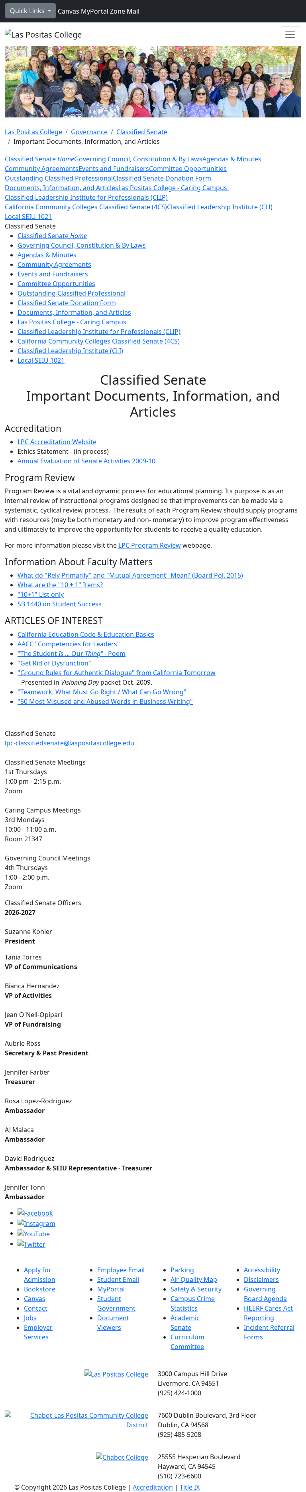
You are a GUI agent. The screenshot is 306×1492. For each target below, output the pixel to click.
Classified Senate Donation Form (162, 178)
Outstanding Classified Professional (59, 178)
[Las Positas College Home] (43, 34)
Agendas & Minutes (231, 159)
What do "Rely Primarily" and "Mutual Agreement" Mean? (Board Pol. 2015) (130, 575)
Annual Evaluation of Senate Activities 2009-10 (86, 461)
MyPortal (93, 11)
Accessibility (262, 1270)
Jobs (30, 1317)
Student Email (118, 1279)
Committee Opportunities (188, 168)
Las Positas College (33, 131)
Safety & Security (196, 1289)
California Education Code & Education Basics (86, 634)
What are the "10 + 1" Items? (60, 584)
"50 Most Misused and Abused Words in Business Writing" (105, 701)
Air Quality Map (194, 1279)
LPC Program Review (149, 545)
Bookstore (39, 1289)
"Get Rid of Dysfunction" (54, 663)
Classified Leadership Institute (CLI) (220, 207)
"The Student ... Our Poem (72, 653)
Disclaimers (261, 1279)
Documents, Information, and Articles (61, 187)
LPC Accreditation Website (57, 441)
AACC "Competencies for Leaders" (69, 644)
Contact (35, 1308)
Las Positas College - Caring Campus (173, 187)
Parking (182, 1270)
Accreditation (153, 1487)
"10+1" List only (41, 594)
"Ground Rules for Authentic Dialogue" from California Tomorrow (117, 672)
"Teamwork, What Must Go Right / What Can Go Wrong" (102, 691)
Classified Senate (141, 131)
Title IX (190, 1487)
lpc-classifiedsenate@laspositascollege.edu (69, 743)
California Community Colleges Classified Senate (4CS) (86, 207)
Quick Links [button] (28, 10)
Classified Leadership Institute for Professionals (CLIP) (86, 197)
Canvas (67, 11)
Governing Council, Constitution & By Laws (138, 159)
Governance (89, 131)
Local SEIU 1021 (28, 216)
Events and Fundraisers (113, 168)
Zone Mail (123, 11)
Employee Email (121, 1270)
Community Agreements (41, 168)
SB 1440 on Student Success (60, 604)
